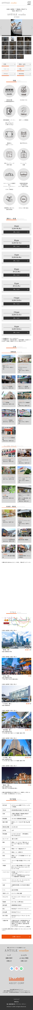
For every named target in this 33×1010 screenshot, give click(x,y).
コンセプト (24, 955)
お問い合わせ (16, 937)
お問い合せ (24, 961)
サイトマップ (16, 999)
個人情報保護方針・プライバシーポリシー (16, 1004)
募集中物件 (9, 958)
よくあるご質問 (24, 958)
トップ (9, 955)
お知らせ (9, 961)
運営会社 (16, 1001)
